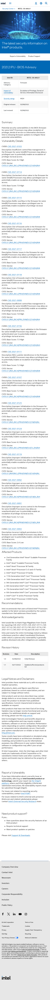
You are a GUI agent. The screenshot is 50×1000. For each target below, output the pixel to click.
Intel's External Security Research (22, 801)
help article (27, 715)
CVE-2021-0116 (15, 223)
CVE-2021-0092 (15, 480)
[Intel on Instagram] (26, 914)
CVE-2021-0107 (15, 377)
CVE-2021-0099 (15, 300)
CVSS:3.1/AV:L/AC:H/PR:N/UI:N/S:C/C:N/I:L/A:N (21, 522)
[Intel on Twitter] (9, 914)
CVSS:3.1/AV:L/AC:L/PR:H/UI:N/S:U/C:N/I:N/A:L (21, 548)
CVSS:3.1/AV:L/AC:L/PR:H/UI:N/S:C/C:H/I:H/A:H (21, 165)
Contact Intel (7, 872)
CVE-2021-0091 (15, 503)
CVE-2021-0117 (15, 249)
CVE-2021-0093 (15, 529)
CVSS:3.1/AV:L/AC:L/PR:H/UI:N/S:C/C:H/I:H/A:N (21, 191)
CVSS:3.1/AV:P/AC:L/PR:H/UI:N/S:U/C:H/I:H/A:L (21, 473)
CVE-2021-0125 (15, 403)
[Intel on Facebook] (3, 914)
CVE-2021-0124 (15, 429)
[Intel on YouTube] (20, 914)
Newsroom (6, 878)
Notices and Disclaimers (18, 951)
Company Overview (10, 867)
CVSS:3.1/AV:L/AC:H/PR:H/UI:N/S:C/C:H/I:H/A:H (21, 345)
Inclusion (5, 900)
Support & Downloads (21, 835)
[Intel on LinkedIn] (14, 914)
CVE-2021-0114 (15, 172)
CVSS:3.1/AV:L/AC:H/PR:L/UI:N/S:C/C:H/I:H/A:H (21, 319)
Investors (5, 883)
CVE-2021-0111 (15, 352)
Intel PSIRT (25, 793)
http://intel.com (8, 733)
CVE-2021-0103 (15, 146)
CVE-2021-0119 (15, 454)
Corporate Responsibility (12, 894)
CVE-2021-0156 (15, 326)
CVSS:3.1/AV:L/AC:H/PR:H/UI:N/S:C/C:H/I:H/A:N (21, 371)
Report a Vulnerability (18, 56)
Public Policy (7, 905)
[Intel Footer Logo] (6, 978)
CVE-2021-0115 (15, 198)
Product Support (34, 56)
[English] (41, 3)
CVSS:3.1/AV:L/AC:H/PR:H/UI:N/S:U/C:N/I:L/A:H (21, 497)
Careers (5, 889)
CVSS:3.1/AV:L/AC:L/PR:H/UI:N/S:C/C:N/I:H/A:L (21, 422)
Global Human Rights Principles (27, 955)
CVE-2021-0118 (15, 275)
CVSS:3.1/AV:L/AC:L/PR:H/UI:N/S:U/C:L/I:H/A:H (21, 448)
